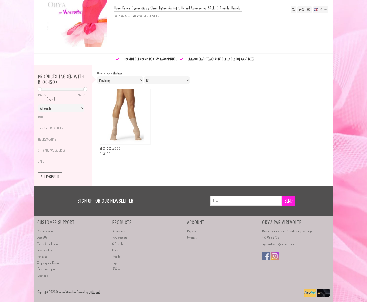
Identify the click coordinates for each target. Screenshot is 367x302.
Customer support (47, 269)
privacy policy (44, 250)
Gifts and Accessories (192, 8)
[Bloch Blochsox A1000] (125, 116)
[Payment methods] (310, 292)
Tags (107, 73)
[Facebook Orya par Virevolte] (266, 256)
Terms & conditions (47, 244)
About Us (42, 237)
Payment (42, 256)
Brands (235, 8)
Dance (126, 8)
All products (50, 177)
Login (117, 16)
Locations (42, 275)
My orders (192, 237)
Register (191, 231)
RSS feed (116, 269)
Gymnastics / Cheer (144, 8)
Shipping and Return (48, 263)
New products (119, 237)
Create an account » (136, 16)
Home (117, 8)
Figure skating (168, 8)
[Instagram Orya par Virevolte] (275, 256)
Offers (115, 250)
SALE (211, 8)
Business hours (45, 231)
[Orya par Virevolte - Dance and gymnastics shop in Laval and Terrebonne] (74, 26)
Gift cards (223, 8)
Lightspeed (94, 292)
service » (154, 16)
